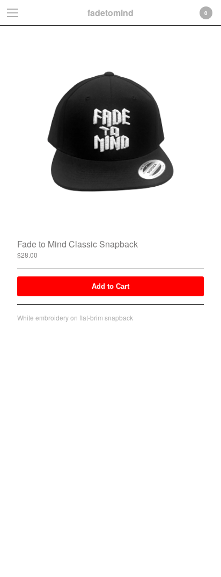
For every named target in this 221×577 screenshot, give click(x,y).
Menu (13, 13)
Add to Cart (110, 286)
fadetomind (110, 12)
